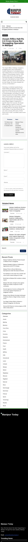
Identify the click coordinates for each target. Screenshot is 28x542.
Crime (4, 331)
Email (5, 176)
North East (5, 391)
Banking (5, 322)
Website (6, 182)
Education (5, 337)
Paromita (12, 213)
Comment (7, 152)
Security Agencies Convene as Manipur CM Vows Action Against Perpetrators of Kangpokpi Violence (13, 290)
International (6, 358)
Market (4, 370)
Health (4, 349)
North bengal (6, 388)
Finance (5, 343)
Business (5, 325)
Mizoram (5, 376)
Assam (4, 319)
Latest (4, 361)
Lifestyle (5, 364)
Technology (5, 399)
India (4, 355)
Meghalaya (5, 373)
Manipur (5, 35)
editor (5, 48)
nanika (11, 224)
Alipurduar (5, 316)
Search (4, 248)
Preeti (11, 231)
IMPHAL (5, 352)
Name (6, 170)
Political (5, 394)
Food (4, 346)
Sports (4, 396)
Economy (5, 334)
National (5, 382)
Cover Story (6, 328)
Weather (5, 402)
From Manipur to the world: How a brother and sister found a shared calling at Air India (12, 1)
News (4, 385)
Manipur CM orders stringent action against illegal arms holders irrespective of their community (13, 284)
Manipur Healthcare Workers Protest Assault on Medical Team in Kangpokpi (17, 209)
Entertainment (6, 340)
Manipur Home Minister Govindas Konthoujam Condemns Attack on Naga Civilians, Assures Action (14, 297)
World (4, 405)
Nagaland (5, 379)
